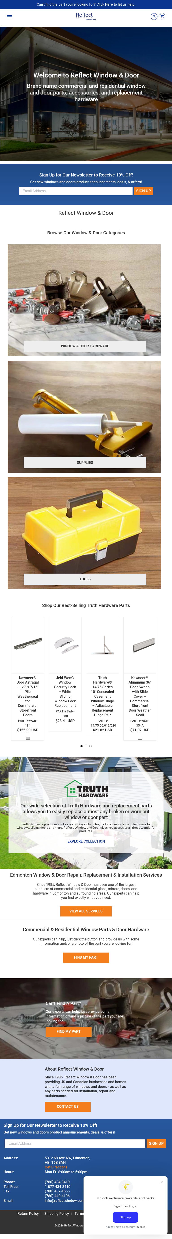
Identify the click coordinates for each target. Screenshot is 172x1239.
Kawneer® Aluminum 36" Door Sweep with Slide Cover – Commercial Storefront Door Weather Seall (140, 696)
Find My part (86, 957)
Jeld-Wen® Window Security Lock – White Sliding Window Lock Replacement (65, 692)
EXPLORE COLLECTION (86, 841)
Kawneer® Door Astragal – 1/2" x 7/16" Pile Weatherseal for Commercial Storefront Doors (28, 696)
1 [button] (82, 746)
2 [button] (86, 746)
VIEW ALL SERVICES (86, 911)
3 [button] (91, 746)
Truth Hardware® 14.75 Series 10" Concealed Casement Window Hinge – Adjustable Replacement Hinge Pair (102, 696)
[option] (30, 680)
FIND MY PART (69, 1031)
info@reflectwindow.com (64, 1200)
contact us (68, 1106)
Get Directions (56, 1167)
